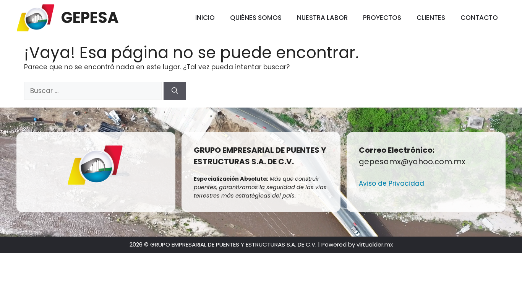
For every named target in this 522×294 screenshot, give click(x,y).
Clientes (431, 17)
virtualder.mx (375, 244)
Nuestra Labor (322, 17)
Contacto (479, 17)
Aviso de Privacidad (391, 183)
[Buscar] (175, 91)
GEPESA (89, 17)
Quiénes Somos (256, 17)
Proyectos (382, 17)
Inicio (205, 17)
